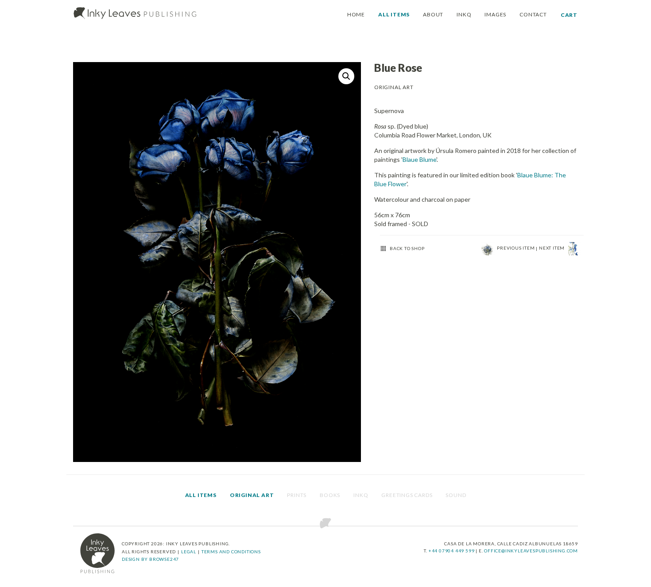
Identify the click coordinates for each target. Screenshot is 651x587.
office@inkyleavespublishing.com (531, 550)
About (433, 14)
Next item (552, 247)
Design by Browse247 (150, 559)
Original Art (252, 495)
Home (356, 14)
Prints (296, 495)
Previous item (516, 247)
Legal (188, 551)
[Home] (135, 13)
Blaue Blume (419, 159)
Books (330, 495)
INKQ (464, 14)
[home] (97, 553)
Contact (533, 14)
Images (495, 14)
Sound (456, 495)
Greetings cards (406, 495)
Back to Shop (407, 248)
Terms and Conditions (231, 551)
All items (394, 14)
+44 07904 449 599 (452, 550)
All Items (201, 495)
